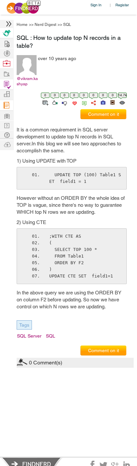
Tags (24, 325)
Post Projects (6, 43)
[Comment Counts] (83, 102)
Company (6, 94)
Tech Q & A (6, 125)
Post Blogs (6, 144)
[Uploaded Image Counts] (102, 102)
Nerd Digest (45, 24)
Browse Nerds (6, 52)
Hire (6, 33)
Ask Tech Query (6, 134)
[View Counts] (122, 102)
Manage (6, 84)
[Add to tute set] (45, 102)
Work (6, 63)
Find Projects (6, 73)
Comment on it (103, 114)
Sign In (95, 5)
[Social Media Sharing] (93, 102)
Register (122, 5)
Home (22, 24)
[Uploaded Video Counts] (112, 102)
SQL (67, 24)
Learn (6, 105)
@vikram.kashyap (27, 81)
